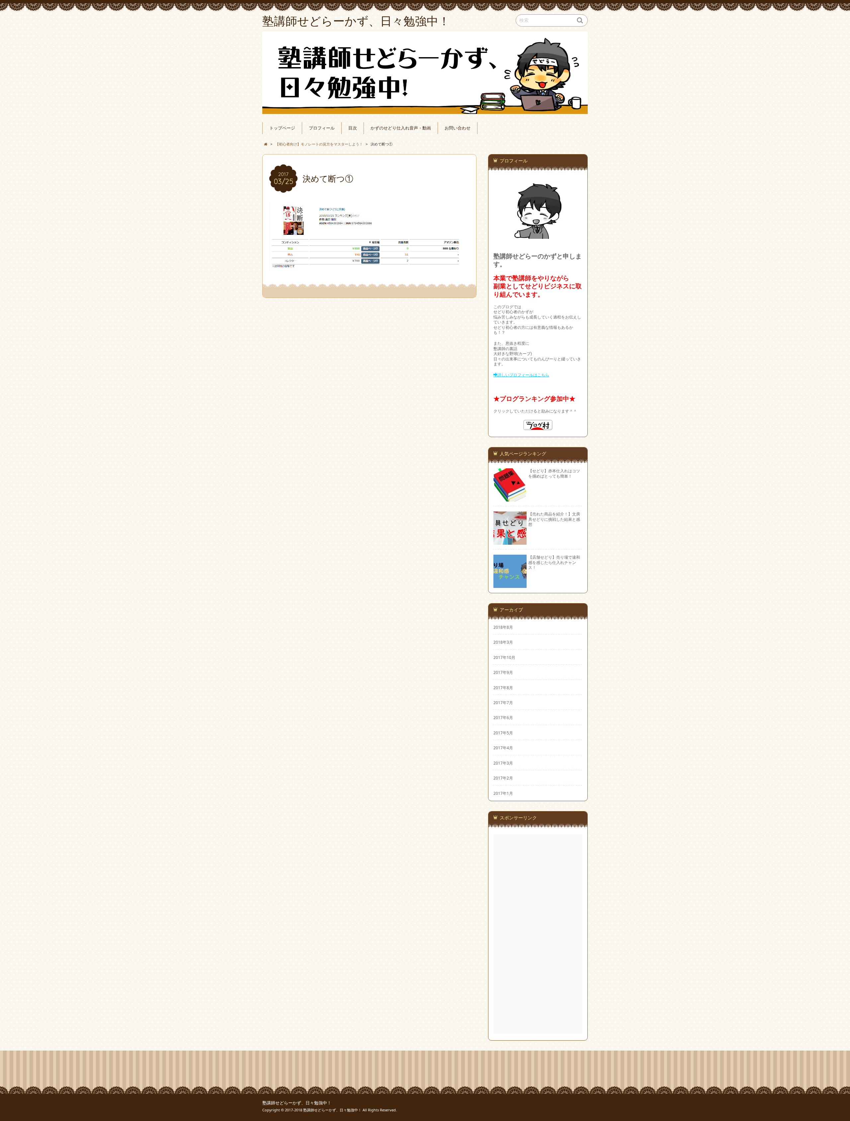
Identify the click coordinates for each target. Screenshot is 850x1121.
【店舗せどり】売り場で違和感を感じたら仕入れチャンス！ (554, 562)
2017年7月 (503, 702)
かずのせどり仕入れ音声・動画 (401, 128)
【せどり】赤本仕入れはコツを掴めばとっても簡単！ (554, 473)
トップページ (282, 128)
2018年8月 (503, 627)
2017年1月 (503, 793)
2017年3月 (503, 763)
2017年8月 (503, 687)
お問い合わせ (457, 128)
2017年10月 (504, 657)
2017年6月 (503, 717)
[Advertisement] (538, 934)
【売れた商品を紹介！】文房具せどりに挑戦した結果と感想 (554, 519)
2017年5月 (503, 732)
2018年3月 (503, 642)
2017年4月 (503, 747)
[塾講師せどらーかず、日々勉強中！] (425, 73)
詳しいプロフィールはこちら (523, 374)
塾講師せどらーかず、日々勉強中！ (296, 1103)
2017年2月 (503, 778)
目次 (352, 128)
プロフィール (322, 128)
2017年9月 (503, 672)
